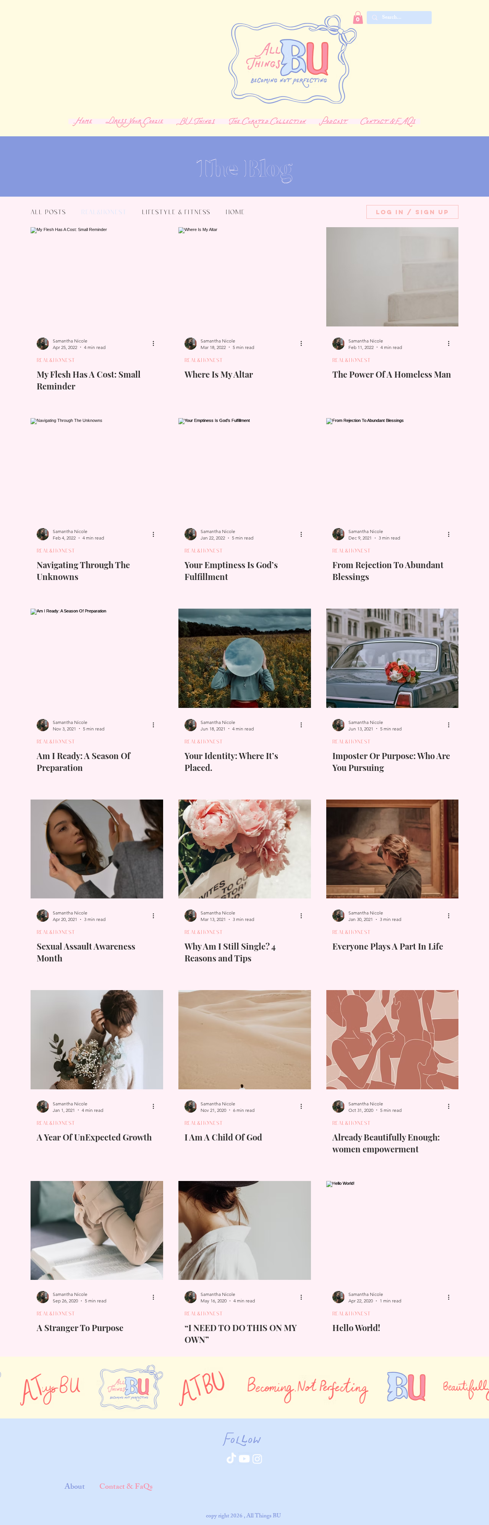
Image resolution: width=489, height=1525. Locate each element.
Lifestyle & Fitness (176, 212)
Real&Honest (103, 212)
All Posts (48, 212)
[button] (196, 121)
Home (235, 212)
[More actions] (155, 343)
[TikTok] (231, 1458)
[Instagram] (257, 1458)
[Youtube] (244, 1458)
